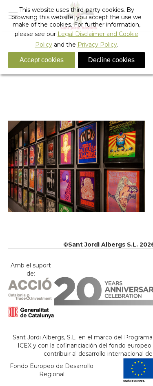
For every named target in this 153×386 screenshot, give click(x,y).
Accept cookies (42, 59)
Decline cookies (111, 59)
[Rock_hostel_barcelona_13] (76, 166)
